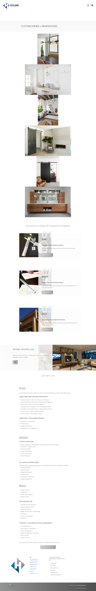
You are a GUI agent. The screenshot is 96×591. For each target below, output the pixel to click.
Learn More (47, 255)
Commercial (34, 564)
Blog (31, 571)
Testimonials (34, 560)
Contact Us (33, 573)
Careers (33, 569)
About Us (33, 567)
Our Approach (49, 547)
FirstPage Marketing (81, 585)
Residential (34, 562)
